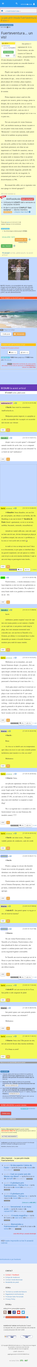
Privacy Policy (10, 1299)
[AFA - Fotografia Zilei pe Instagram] (10, 1312)
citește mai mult (21, 212)
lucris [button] (3, 508)
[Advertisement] (18, 483)
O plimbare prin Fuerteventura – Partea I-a (15, 1194)
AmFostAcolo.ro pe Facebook (10, 1259)
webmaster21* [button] (7, 403)
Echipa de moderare (12, 1277)
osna (6, 1228)
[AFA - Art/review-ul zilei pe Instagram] (5, 1312)
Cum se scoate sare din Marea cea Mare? (17, 1175)
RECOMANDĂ (8, 52)
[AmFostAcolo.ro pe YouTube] (19, 1312)
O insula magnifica (19, 1215)
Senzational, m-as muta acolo (17, 1207)
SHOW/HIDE (31, 1108)
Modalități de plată (12, 1282)
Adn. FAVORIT (6, 246)
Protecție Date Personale (14, 1297)
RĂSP (3, 430)
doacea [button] (4, 731)
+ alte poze (6, 334)
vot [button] (35, 723)
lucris (8, 46)
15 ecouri (6, 253)
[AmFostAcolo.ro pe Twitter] (24, 1312)
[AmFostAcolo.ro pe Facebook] (15, 1312)
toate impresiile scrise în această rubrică (17, 1241)
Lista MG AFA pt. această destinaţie (24, 1234)
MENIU (5, 21)
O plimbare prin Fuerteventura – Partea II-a (16, 1184)
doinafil (10, 1178)
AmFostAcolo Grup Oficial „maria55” (15, 1317)
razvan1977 (9, 1211)
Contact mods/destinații (13, 1280)
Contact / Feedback (12, 1275)
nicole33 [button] (4, 856)
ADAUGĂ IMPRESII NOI (11, 1085)
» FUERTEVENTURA (12, 11)
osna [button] (3, 578)
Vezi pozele (20, 334)
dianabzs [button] (4, 438)
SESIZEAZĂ (20, 240)
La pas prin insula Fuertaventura (18, 17)
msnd (29, 1167)
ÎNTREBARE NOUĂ (14, 1093)
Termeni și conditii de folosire (16, 1292)
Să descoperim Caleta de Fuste (18, 1166)
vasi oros (19, 1217)
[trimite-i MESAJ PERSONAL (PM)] (16, 403)
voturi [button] (8, 360)
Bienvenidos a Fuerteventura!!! (13, 1225)
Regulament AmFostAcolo (14, 1294)
